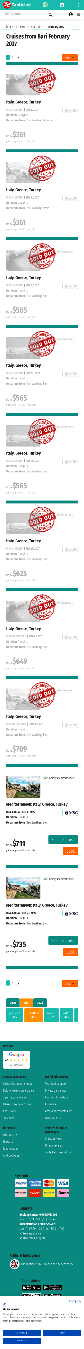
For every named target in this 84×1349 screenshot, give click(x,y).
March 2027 (51, 1015)
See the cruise (63, 839)
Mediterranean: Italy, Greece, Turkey (37, 804)
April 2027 (66, 1015)
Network (8, 1142)
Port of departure (30, 27)
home (9, 27)
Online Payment (54, 1145)
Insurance (50, 1104)
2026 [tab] (13, 1003)
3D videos (8, 1118)
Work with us (53, 1118)
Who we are (10, 1135)
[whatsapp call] (45, 5)
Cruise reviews (53, 1138)
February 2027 (33, 1015)
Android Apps (11, 1155)
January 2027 (14, 1015)
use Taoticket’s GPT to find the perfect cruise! (47, 1264)
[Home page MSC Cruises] (71, 812)
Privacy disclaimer (55, 1090)
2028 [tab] (40, 1003)
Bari (28, 822)
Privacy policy (74, 1301)
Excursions (9, 1111)
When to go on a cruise (17, 1104)
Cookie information (56, 1097)
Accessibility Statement (58, 1111)
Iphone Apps (10, 1148)
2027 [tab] (26, 1003)
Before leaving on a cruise (18, 1090)
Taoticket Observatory (58, 1152)
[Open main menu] (78, 14)
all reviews (16, 1065)
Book (70, 851)
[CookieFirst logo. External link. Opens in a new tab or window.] (4, 1305)
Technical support (55, 1083)
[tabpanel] (42, 1016)
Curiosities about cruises (17, 1083)
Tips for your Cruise (14, 1097)
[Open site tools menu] (78, 5)
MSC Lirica (13, 812)
